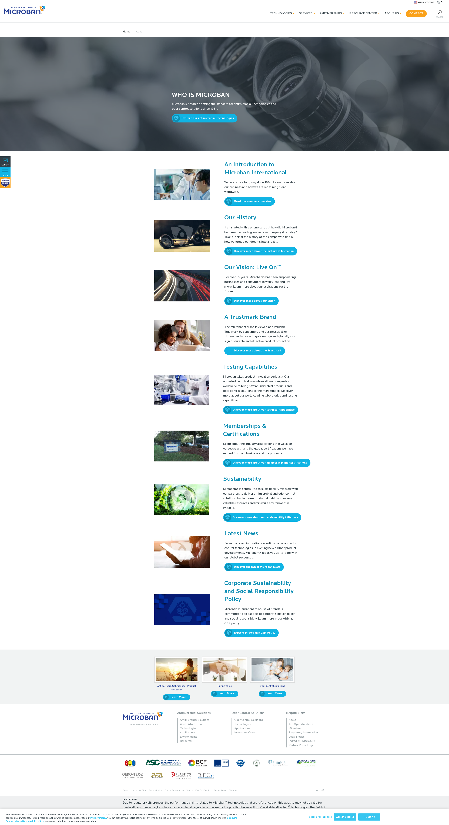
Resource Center (363, 13)
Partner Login (220, 790)
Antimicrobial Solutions (194, 713)
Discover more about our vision (254, 301)
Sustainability (242, 479)
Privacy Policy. (98, 818)
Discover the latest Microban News (257, 567)
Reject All (369, 817)
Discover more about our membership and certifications (270, 462)
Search (189, 790)
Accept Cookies (345, 817)
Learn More (178, 697)
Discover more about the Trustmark (258, 350)
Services (306, 13)
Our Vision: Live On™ (252, 268)
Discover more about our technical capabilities (264, 409)
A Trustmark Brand (250, 317)
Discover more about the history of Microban (264, 251)
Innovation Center (245, 732)
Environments (188, 737)
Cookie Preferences (320, 817)
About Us (392, 13)
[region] (224, 817)
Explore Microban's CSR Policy (254, 632)
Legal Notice (296, 737)
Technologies (281, 13)
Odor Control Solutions (248, 713)
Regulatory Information (303, 732)
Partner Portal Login (301, 745)
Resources (186, 741)
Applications (188, 732)
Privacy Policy (155, 790)
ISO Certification (203, 790)
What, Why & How (191, 724)
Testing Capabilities (250, 367)
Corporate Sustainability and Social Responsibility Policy (259, 591)
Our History (240, 218)
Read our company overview (252, 201)
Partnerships (331, 13)
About (292, 720)
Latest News (241, 534)
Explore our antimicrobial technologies (208, 118)
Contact (416, 13)
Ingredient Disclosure (302, 741)
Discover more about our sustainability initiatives (265, 517)
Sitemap (233, 790)
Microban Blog (139, 790)
